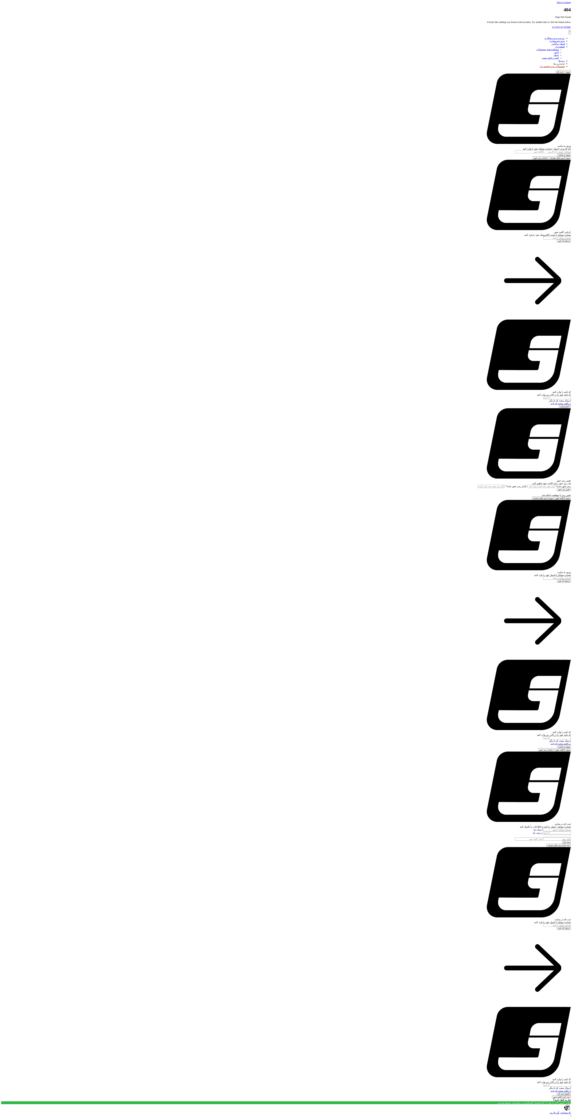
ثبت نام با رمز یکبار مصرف (559, 845)
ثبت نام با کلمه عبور (561, 1097)
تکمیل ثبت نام (564, 1094)
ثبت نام (560, 72)
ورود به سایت (564, 155)
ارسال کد (538, 829)
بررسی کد (538, 832)
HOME (567, 27)
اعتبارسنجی (565, 406)
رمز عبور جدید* (563, 486)
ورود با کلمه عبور (563, 498)
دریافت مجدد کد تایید (561, 403)
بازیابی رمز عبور (540, 158)
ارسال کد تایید (564, 241)
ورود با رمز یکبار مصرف (560, 158)
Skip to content (564, 2)
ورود (568, 72)
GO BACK (557, 27)
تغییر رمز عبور (564, 489)
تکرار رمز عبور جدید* (516, 486)
